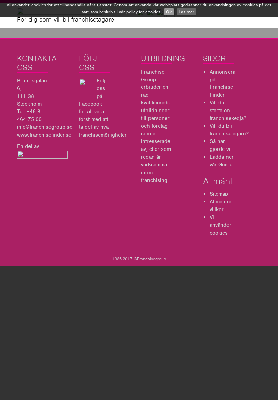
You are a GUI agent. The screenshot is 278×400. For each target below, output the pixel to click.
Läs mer (186, 12)
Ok (169, 12)
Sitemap (219, 194)
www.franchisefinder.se (44, 135)
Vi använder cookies (220, 225)
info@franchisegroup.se (44, 127)
